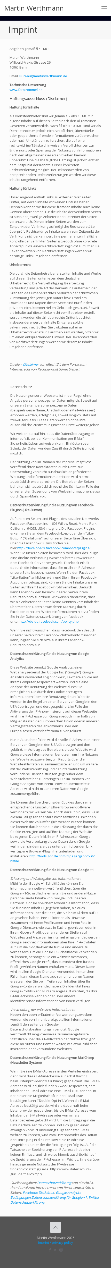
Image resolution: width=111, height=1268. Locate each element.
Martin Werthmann (34, 8)
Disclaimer (31, 364)
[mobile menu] (104, 8)
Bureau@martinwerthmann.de (43, 76)
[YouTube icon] (56, 1249)
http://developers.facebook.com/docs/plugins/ (54, 548)
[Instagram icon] (61, 1249)
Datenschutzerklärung (54, 1182)
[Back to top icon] (55, 1227)
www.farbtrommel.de (26, 89)
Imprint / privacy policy (55, 1242)
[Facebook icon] (50, 1249)
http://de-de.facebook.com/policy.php (49, 621)
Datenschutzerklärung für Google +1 (59, 1197)
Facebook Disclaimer (38, 1192)
